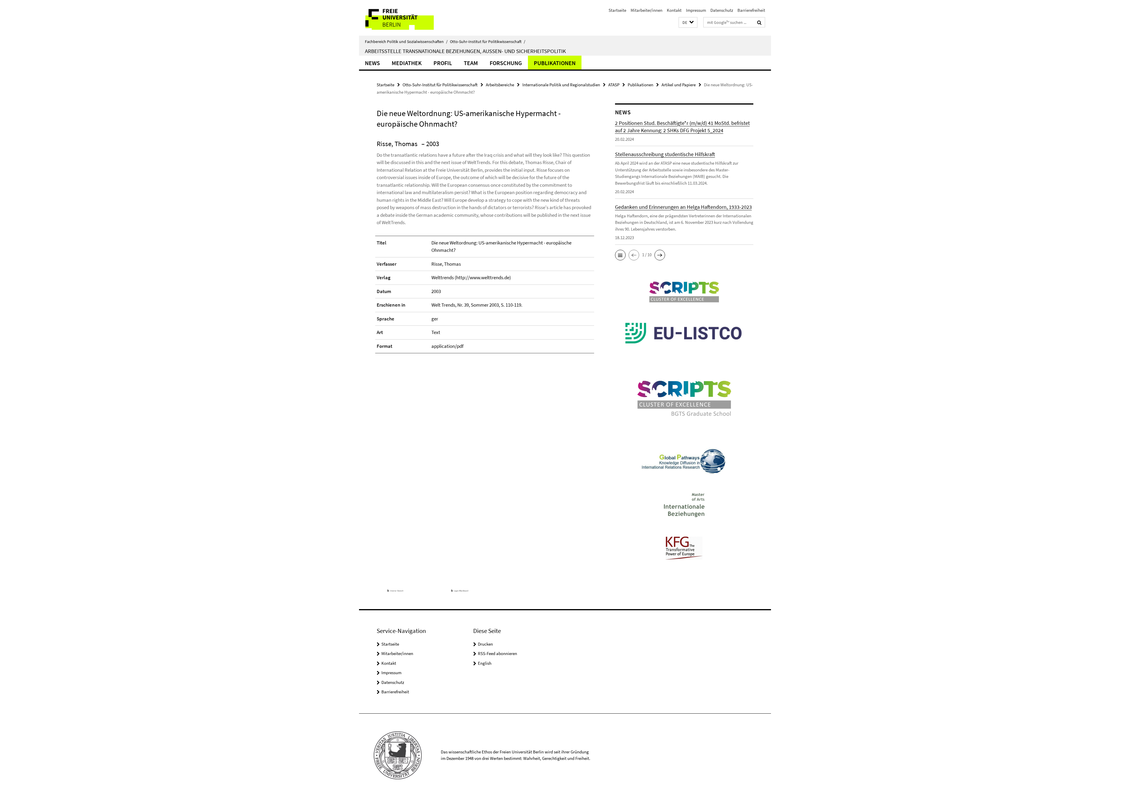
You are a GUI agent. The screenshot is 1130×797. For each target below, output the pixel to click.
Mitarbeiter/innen (646, 10)
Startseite (617, 10)
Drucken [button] (485, 644)
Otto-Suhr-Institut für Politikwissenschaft (487, 41)
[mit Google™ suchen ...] (759, 22)
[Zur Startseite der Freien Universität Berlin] (408, 18)
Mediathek (407, 63)
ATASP (613, 84)
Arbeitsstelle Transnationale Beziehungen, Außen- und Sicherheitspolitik (465, 50)
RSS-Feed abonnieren (497, 653)
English (484, 663)
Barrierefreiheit (751, 10)
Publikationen (555, 63)
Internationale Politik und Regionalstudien (561, 84)
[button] (688, 22)
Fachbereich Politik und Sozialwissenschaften (406, 41)
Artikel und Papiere (679, 84)
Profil (442, 63)
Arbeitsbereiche (500, 84)
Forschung (506, 63)
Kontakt (674, 10)
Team (471, 63)
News (372, 63)
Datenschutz (721, 10)
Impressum (696, 10)
